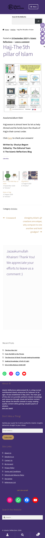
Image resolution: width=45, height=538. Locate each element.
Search (22, 535)
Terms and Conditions (13, 471)
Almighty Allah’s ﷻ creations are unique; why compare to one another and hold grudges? (32, 224)
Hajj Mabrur (25, 181)
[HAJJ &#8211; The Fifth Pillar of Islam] (11, 175)
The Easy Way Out (11, 350)
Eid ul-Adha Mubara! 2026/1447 (15, 365)
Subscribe (8, 437)
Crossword (11, 218)
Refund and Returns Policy (14, 475)
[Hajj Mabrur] (29, 175)
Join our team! (7, 408)
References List (10, 482)
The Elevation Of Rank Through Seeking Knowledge (22, 357)
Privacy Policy (9, 468)
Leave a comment (22, 42)
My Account (9, 464)
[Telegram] (42, 38)
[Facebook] (42, 29)
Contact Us (8, 460)
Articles (13, 30)
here (10, 138)
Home (7, 30)
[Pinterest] (42, 42)
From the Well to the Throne (14, 354)
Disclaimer (8, 479)
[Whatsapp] (42, 25)
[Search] (38, 21)
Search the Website (19, 17)
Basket (34, 533)
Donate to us (9, 457)
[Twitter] (42, 34)
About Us (8, 453)
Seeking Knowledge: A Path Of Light (17, 361)
